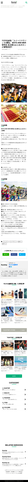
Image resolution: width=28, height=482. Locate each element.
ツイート (23, 254)
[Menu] (2, 2)
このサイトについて (9, 470)
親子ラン (4, 243)
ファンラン (6, 241)
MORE (23, 330)
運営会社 (20, 471)
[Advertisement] (14, 24)
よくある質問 (19, 473)
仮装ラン (20, 241)
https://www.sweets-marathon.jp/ (14, 226)
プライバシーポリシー (11, 473)
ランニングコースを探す (18, 470)
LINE (6, 254)
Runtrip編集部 (13, 264)
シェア (14, 254)
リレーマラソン (13, 241)
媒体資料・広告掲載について (12, 471)
